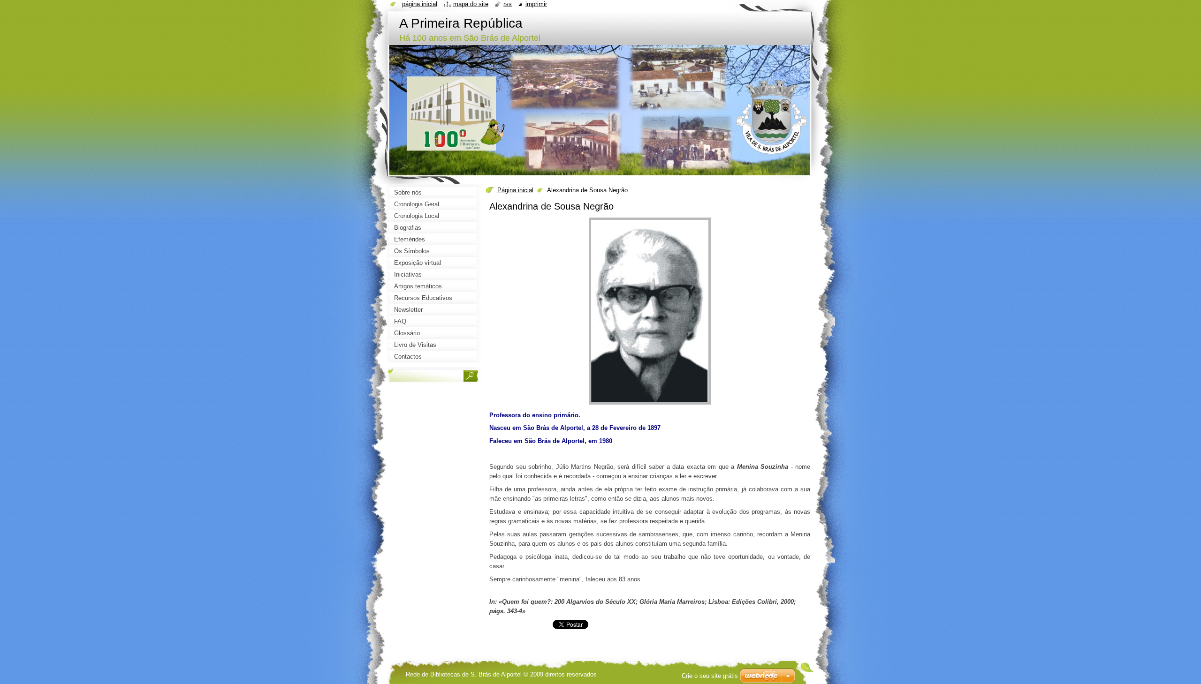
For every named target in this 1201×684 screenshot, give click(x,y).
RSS (507, 4)
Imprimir (536, 4)
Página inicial (515, 190)
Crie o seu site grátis (710, 675)
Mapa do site (470, 4)
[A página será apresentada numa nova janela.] (649, 404)
